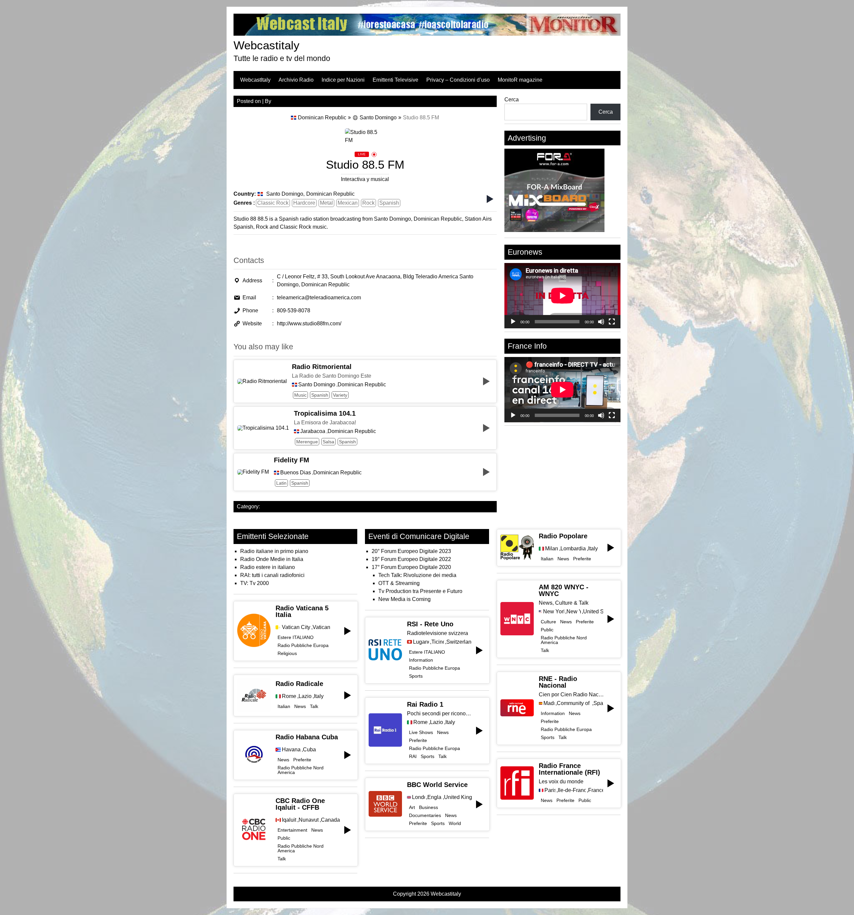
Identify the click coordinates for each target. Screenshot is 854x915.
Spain (598, 703)
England (434, 797)
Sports (416, 676)
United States (593, 611)
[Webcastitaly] (427, 34)
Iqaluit (289, 820)
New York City (553, 611)
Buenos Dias (295, 472)
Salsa (328, 441)
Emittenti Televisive (395, 80)
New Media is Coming (404, 599)
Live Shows (421, 732)
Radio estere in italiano (267, 567)
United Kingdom (458, 797)
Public (284, 838)
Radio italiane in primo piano (274, 551)
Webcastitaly (267, 45)
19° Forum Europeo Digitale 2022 (411, 559)
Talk (314, 706)
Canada (330, 820)
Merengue (307, 441)
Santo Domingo (378, 117)
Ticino (437, 642)
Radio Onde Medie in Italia (271, 559)
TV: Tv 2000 (254, 583)
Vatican (321, 627)
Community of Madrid (574, 703)
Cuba (309, 749)
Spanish (389, 203)
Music (300, 395)
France (595, 790)
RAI (413, 756)
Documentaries (425, 815)
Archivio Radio (296, 80)
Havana (291, 749)
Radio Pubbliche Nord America (301, 770)
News (300, 706)
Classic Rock (273, 203)
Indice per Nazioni (343, 80)
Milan (551, 548)
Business (428, 807)
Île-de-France (572, 790)
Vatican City (296, 627)
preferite (302, 759)
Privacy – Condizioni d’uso (458, 80)
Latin (281, 483)
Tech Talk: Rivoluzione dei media (417, 575)
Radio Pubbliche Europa (303, 645)
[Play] (513, 321)
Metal (326, 203)
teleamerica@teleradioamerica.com (319, 297)
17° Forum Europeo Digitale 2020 (411, 567)
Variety (340, 395)
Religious (287, 653)
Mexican (348, 203)
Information (421, 660)
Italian (284, 706)
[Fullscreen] (611, 321)
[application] (562, 295)
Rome (289, 696)
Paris (549, 790)
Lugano (421, 642)
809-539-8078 (293, 310)
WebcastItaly (255, 80)
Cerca (511, 99)
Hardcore (304, 203)
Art (412, 807)
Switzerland (458, 642)
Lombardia (573, 548)
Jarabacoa (312, 431)
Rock (368, 203)
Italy (319, 696)
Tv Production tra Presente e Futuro (420, 591)
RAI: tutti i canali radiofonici (272, 575)
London (418, 797)
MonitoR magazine (520, 80)
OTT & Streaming (399, 583)
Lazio (305, 696)
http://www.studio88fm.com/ (309, 323)
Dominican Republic (322, 117)
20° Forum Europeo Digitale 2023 (411, 551)
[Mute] (601, 321)
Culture (548, 621)
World (455, 823)
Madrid (548, 703)
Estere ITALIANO (296, 637)
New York (573, 611)
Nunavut (309, 820)
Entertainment (292, 830)
